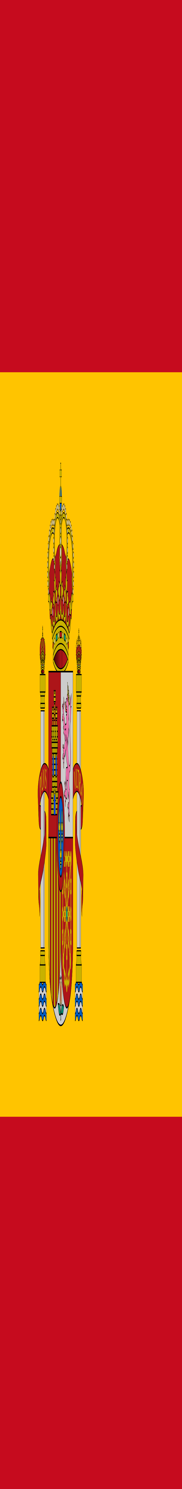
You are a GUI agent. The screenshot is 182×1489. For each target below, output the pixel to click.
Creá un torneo (12, 215)
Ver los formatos (37, 215)
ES (6, 38)
